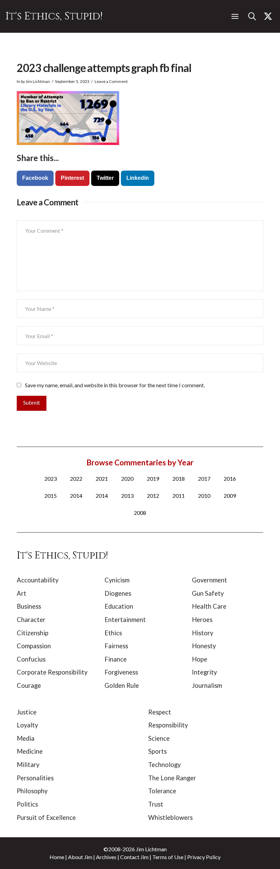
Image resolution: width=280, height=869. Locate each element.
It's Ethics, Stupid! (53, 16)
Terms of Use (167, 857)
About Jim (80, 857)
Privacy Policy (204, 857)
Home (57, 857)
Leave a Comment (111, 81)
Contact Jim (134, 857)
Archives (106, 857)
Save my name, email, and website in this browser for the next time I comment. (115, 385)
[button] (235, 16)
